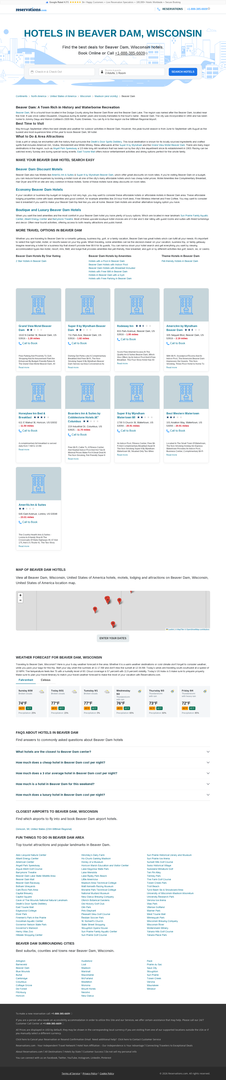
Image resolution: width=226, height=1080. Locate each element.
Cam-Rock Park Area (27, 889)
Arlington (20, 961)
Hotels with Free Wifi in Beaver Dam (108, 271)
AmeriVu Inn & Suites (63, 174)
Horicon (20, 995)
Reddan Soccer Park (92, 917)
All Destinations (53, 1051)
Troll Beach (153, 886)
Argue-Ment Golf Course (29, 869)
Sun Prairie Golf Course (94, 935)
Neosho (85, 992)
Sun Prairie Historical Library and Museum (169, 855)
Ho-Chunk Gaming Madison (96, 858)
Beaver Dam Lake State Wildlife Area (35, 876)
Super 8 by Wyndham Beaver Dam (95, 174)
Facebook (52, 1057)
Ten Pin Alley (154, 872)
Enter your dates (113, 638)
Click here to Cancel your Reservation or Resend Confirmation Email (53, 1039)
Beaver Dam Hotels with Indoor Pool (108, 264)
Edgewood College (26, 910)
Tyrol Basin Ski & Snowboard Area (165, 889)
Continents (21, 96)
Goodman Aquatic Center (29, 921)
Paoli (149, 961)
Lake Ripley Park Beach (94, 876)
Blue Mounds (23, 971)
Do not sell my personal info (120, 1051)
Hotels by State (72, 1051)
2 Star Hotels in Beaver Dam (31, 261)
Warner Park (153, 910)
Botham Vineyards (25, 886)
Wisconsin (85, 96)
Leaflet (171, 629)
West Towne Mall (156, 914)
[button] (108, 601)
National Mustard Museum (95, 893)
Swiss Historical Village (159, 865)
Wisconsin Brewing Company (162, 921)
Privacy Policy (90, 1073)
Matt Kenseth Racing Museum (97, 886)
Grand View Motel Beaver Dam (168, 145)
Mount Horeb (88, 988)
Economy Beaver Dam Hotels (39, 189)
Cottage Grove (24, 985)
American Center (25, 862)
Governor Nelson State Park (31, 924)
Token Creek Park (157, 883)
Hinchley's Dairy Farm (93, 855)
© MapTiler (179, 629)
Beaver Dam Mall (25, 879)
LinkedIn (95, 1057)
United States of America (63, 96)
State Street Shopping (93, 924)
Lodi (83, 964)
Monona (85, 985)
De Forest (21, 988)
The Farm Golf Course (159, 879)
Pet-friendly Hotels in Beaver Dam (180, 261)
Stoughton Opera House (94, 928)
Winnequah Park (155, 917)
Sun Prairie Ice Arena (158, 858)
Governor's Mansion (27, 928)
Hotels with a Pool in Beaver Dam (107, 261)
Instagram (84, 1057)
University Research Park (160, 896)
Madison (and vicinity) (106, 96)
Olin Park (86, 907)
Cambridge (21, 978)
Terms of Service (71, 1073)
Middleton (86, 982)
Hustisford (86, 961)
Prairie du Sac (154, 964)
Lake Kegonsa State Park (95, 869)
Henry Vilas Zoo (24, 931)
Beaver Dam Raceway (28, 883)
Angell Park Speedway (65, 148)
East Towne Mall (86, 151)
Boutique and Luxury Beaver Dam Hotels (48, 210)
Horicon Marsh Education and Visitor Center (105, 865)
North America (38, 96)
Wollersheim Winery (157, 928)
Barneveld (21, 964)
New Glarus (87, 995)
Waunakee (152, 985)
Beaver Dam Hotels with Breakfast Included (112, 268)
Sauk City (152, 968)
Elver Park (21, 914)
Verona (151, 982)
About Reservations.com (29, 1051)
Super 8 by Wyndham (130, 145)
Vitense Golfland (156, 907)
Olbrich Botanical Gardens (95, 900)
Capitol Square (24, 896)
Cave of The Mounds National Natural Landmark (42, 900)
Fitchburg (21, 992)
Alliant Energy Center (35, 219)
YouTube (72, 1057)
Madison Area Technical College (98, 883)
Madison (85, 968)
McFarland (87, 978)
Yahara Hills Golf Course (160, 931)
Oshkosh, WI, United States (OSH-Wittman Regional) (44, 829)
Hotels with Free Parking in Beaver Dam (110, 278)
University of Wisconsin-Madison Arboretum (170, 893)
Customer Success (93, 1051)
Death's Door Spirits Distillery (106, 141)
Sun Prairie (153, 975)
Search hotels (183, 71)
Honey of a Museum (92, 862)
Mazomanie (87, 975)
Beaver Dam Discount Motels (39, 169)
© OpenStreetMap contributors (197, 629)
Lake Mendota (89, 872)
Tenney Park (154, 876)
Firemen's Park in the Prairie (31, 917)
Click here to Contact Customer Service (139, 1039)
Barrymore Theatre (62, 219)
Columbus (21, 982)
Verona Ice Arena (156, 900)
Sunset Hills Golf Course (160, 862)
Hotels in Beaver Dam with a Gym (106, 275)
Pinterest (106, 1057)
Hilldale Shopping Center (29, 935)
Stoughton (152, 971)
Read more (24, 367)
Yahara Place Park (157, 935)
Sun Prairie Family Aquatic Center (99, 931)
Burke (19, 975)
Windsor (151, 988)
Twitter (62, 1057)
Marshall (85, 971)
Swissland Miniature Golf (160, 869)
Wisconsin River (155, 924)
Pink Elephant (88, 910)
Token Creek (154, 978)
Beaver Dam (22, 112)
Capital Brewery (24, 893)
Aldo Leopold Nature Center (31, 855)
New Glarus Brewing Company (97, 896)
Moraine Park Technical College (98, 889)
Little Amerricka (89, 879)
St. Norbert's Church (92, 921)
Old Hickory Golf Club (92, 903)
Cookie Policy (107, 1073)
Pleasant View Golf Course (95, 914)
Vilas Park (152, 903)
